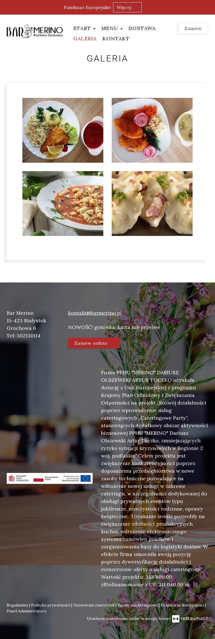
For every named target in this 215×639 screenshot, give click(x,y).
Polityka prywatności (51, 605)
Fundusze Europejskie (87, 7)
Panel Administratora (26, 610)
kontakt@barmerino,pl (95, 313)
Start (83, 28)
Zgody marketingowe (138, 605)
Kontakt (115, 38)
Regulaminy (18, 605)
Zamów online (91, 343)
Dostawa (142, 28)
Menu (110, 28)
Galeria (85, 38)
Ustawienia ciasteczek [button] (94, 605)
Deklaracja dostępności (183, 605)
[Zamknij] (208, 7)
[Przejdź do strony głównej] (35, 31)
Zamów (193, 28)
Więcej (124, 7)
